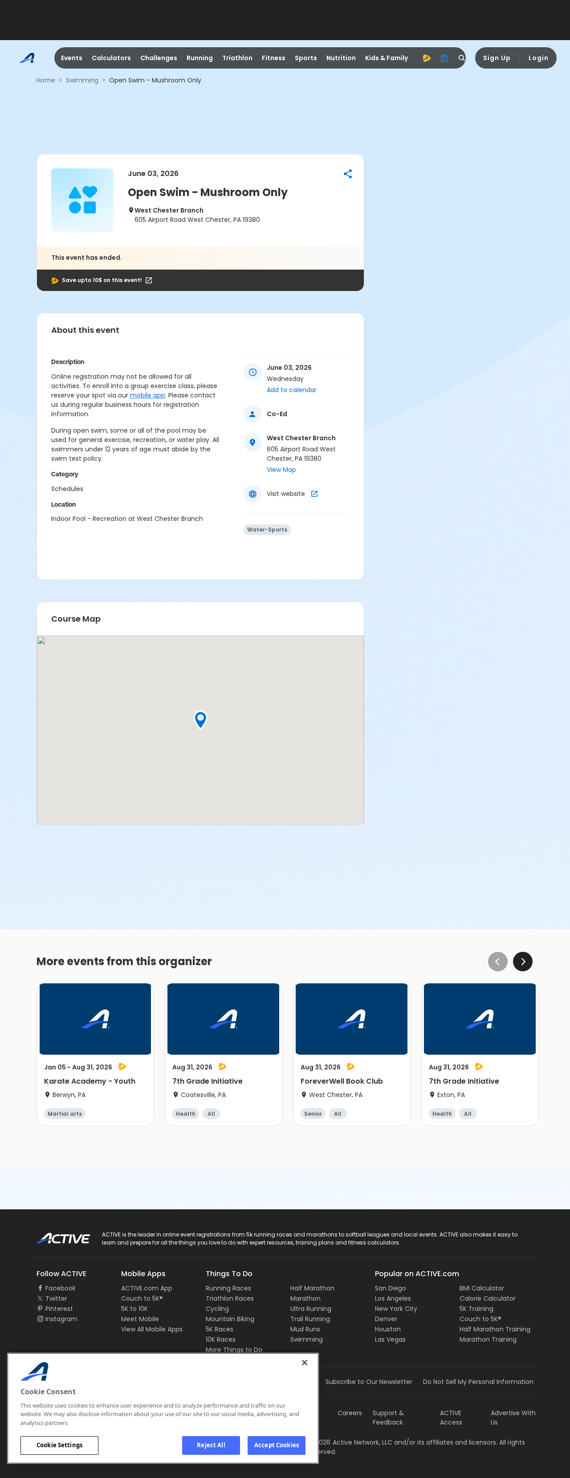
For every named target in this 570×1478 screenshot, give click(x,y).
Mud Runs (305, 1329)
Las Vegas (390, 1339)
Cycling (217, 1308)
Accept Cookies (276, 1445)
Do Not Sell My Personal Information (478, 1381)
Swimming (82, 80)
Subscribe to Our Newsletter (369, 1381)
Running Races (228, 1288)
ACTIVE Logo (55, 1235)
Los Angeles (393, 1298)
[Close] (304, 1362)
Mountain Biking (230, 1318)
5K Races (219, 1329)
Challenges (158, 57)
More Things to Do (234, 1349)
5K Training (476, 1308)
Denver (386, 1318)
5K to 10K (134, 1308)
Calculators (111, 57)
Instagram (61, 1318)
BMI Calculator (482, 1288)
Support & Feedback (388, 1417)
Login (539, 57)
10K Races (221, 1339)
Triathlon (237, 57)
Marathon (305, 1298)
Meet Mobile (140, 1318)
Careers (350, 1412)
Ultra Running (310, 1308)
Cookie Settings (59, 1445)
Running (200, 57)
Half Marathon (312, 1288)
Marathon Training (488, 1339)
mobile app (147, 395)
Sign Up (497, 57)
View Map (281, 469)
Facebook (60, 1288)
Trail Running (310, 1318)
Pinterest (59, 1308)
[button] (347, 173)
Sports (306, 57)
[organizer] (444, 58)
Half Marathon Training (495, 1329)
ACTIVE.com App (146, 1288)
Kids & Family (386, 57)
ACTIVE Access (451, 1417)
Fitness (273, 57)
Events (71, 57)
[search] (462, 58)
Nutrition (341, 57)
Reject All (211, 1445)
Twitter (56, 1298)
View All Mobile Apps (152, 1329)
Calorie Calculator (488, 1298)
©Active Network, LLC (350, 1442)
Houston (388, 1329)
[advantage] (427, 58)
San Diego (390, 1288)
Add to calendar (292, 389)
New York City (396, 1308)
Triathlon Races (230, 1298)
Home (46, 80)
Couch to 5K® (142, 1298)
